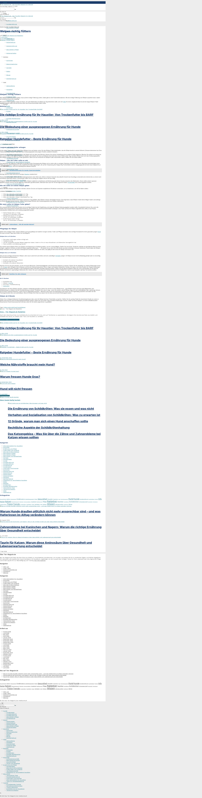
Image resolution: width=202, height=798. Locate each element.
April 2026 (6, 636)
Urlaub (33, 504)
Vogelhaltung (10, 100)
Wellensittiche (10, 86)
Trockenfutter (71, 182)
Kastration (6, 286)
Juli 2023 (6, 666)
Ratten (8, 71)
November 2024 (8, 652)
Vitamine (26, 174)
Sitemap (5, 573)
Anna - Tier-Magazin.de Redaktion (12, 35)
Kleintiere (5, 57)
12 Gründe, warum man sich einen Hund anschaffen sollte (48, 421)
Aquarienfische (3, 499)
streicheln (90, 501)
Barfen (8, 499)
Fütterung (6, 307)
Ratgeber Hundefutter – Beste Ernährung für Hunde (35, 139)
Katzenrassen (7, 474)
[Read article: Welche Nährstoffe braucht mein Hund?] (51, 359)
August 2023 (7, 664)
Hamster (9, 68)
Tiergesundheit (3, 504)
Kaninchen (9, 60)
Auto (5, 267)
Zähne (70, 504)
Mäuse (8, 75)
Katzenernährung (11, 46)
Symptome (95, 501)
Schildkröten (7, 485)
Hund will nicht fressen (16, 389)
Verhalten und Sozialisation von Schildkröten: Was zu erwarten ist (54, 415)
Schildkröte (66, 501)
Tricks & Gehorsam (12, 198)
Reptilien (5, 104)
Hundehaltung (7, 465)
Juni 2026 (6, 633)
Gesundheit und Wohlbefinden (12, 456)
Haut (59, 499)
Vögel (4, 82)
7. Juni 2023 (3, 37)
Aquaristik (6, 447)
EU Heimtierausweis (29, 499)
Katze (2, 502)
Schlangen (9, 107)
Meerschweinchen (11, 64)
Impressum (6, 571)
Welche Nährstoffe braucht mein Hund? (27, 364)
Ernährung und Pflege (10, 449)
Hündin (96, 499)
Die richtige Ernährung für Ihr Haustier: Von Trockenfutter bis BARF (47, 114)
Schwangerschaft (83, 501)
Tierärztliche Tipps (12, 169)
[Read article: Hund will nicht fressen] (51, 383)
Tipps (15, 307)
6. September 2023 (6, 382)
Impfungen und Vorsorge (10, 468)
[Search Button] (15, 9)
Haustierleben (7, 459)
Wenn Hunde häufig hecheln (10, 400)
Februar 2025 (7, 649)
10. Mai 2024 (4, 370)
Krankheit (33, 501)
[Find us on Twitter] (0, 793)
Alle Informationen (40, 560)
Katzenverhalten (11, 53)
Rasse (10, 166)
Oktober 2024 (7, 654)
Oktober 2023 (7, 661)
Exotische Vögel (11, 97)
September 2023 (8, 663)
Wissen (51, 504)
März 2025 (6, 648)
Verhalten (58, 255)
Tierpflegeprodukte (12, 158)
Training (5, 187)
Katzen (8, 501)
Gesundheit (42, 499)
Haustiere (55, 499)
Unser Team (7, 568)
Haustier (50, 499)
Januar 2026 (7, 637)
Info (100, 499)
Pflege (45, 501)
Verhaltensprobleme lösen (14, 786)
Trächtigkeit (28, 504)
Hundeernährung (11, 24)
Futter (64, 101)
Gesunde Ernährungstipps (11, 452)
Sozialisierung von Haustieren (15, 202)
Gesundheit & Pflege (12, 28)
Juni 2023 (6, 667)
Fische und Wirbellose (13, 763)
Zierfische (66, 504)
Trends (19, 307)
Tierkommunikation (12, 205)
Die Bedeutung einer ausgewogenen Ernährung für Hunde (40, 127)
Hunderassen (7, 467)
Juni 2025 (6, 645)
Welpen (23, 307)
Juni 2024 (6, 657)
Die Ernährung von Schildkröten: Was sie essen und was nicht (51, 408)
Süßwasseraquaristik (12, 129)
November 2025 (8, 640)
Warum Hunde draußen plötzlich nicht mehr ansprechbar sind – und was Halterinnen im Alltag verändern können (50, 513)
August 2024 (7, 655)
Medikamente (39, 501)
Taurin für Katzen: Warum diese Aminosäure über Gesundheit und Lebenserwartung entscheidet (33, 676)
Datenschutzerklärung (10, 570)
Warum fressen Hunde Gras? (20, 376)
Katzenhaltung (10, 42)
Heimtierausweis (64, 499)
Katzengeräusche (15, 501)
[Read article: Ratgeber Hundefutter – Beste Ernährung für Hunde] (51, 133)
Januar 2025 (7, 651)
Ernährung (20, 499)
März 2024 (6, 660)
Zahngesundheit (59, 504)
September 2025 (8, 642)
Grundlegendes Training (13, 191)
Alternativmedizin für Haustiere (16, 180)
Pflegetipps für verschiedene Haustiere (18, 162)
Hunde (5, 13)
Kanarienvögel (10, 744)
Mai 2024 (6, 658)
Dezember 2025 (8, 639)
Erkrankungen (13, 499)
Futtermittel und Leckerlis (11, 450)
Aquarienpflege (11, 136)
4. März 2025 (4, 120)
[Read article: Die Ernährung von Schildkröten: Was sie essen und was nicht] (55, 403)
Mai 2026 (6, 634)
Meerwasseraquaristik (13, 760)
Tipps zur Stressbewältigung (15, 184)
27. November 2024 (6, 144)
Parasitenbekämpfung (13, 173)
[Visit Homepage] (16, 4)
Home (5, 2)
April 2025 (6, 646)
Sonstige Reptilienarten (13, 118)
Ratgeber (52, 501)
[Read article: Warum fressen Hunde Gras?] (51, 371)
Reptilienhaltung (11, 756)
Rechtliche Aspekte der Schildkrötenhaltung (39, 427)
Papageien (9, 89)
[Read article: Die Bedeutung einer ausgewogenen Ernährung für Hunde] (51, 121)
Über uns (6, 567)
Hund (99, 231)
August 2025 (7, 643)
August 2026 (7, 631)
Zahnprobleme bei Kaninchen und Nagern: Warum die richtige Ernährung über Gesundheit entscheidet (34, 675)
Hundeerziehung (11, 20)
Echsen (8, 111)
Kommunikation (27, 501)
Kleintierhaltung (11, 78)
